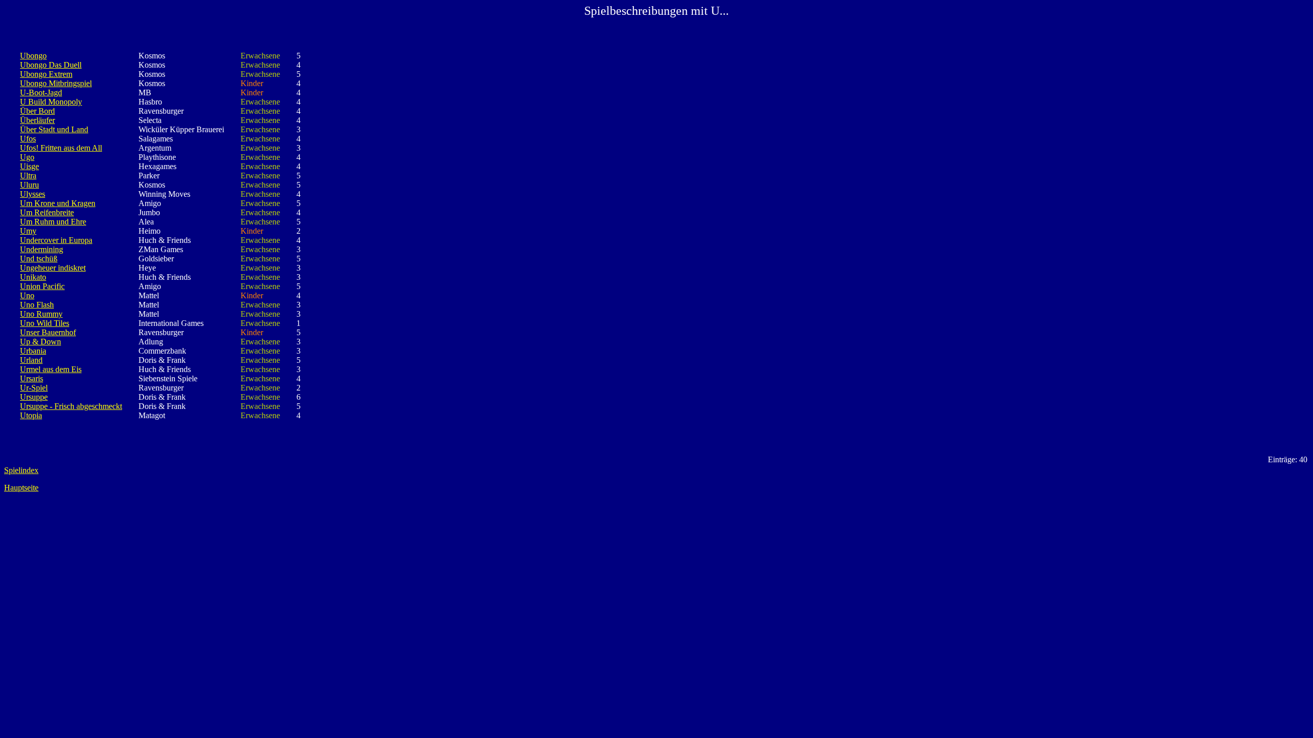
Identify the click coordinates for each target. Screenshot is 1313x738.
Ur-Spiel (34, 387)
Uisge (29, 166)
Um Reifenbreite (47, 212)
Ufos (28, 138)
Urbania (33, 350)
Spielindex (21, 470)
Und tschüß (38, 258)
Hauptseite (21, 487)
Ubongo (33, 55)
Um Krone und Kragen (57, 203)
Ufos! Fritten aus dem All (61, 148)
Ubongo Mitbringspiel (56, 83)
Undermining (41, 249)
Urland (31, 360)
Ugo (27, 157)
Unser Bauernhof (48, 332)
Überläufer (37, 120)
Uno (27, 295)
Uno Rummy (41, 314)
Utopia (31, 415)
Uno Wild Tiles (44, 323)
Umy (28, 231)
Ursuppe (34, 397)
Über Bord (37, 111)
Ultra (28, 175)
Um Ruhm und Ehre (53, 221)
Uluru (29, 184)
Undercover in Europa (56, 240)
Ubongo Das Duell (51, 64)
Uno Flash (37, 304)
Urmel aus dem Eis (51, 369)
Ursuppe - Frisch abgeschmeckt (71, 406)
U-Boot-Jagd (41, 92)
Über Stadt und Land (54, 129)
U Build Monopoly (51, 101)
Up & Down (40, 341)
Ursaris (31, 378)
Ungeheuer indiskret (53, 267)
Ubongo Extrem (46, 74)
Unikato (33, 277)
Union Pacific (42, 286)
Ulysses (32, 194)
